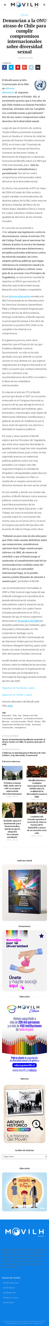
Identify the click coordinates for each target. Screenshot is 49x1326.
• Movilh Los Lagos (10, 1298)
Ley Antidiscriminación (33, 718)
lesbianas (18, 718)
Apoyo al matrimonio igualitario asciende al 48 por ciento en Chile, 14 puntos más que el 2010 (23, 742)
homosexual (7, 718)
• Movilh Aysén (8, 1302)
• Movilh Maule (8, 1288)
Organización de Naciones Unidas (16, 724)
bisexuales (6, 715)
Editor (9, 797)
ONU (44, 721)
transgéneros (20, 727)
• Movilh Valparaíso (10, 1283)
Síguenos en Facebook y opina (18, 687)
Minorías (5, 721)
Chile (15, 715)
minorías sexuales (18, 721)
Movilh (30, 721)
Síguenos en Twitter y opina (17, 694)
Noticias (24, 15)
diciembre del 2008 (29, 620)
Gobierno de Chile (30, 715)
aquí (10, 705)
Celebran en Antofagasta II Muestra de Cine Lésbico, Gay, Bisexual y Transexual (24, 754)
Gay (19, 715)
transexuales (7, 727)
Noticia (37, 721)
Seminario (36, 724)
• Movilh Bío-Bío (9, 1293)
